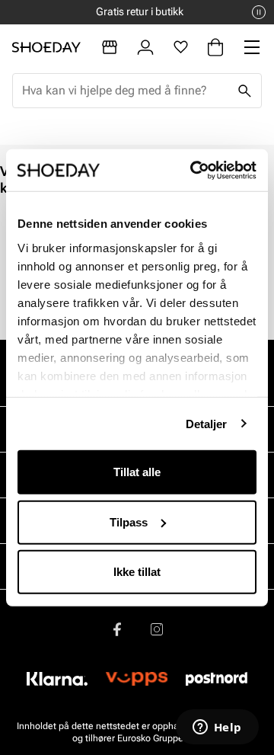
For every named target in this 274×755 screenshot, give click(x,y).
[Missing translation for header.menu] (252, 47)
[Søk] (244, 90)
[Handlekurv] (215, 47)
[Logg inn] (145, 47)
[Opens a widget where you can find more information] (217, 728)
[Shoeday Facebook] (117, 629)
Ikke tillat (137, 571)
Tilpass (129, 521)
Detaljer (207, 423)
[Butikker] (109, 47)
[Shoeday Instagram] (157, 629)
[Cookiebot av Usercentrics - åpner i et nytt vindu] (193, 170)
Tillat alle (137, 471)
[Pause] (259, 12)
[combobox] (125, 90)
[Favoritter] (181, 47)
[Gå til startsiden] (46, 47)
